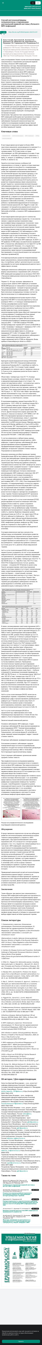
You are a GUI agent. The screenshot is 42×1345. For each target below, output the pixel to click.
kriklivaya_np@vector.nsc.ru (16, 1138)
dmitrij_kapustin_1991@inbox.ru (12, 1091)
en (38, 3)
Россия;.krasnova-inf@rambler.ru (12, 1103)
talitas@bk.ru (27, 1114)
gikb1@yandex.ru (32, 1122)
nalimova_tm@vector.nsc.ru (10, 1150)
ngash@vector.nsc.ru (14, 1163)
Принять (21, 1341)
